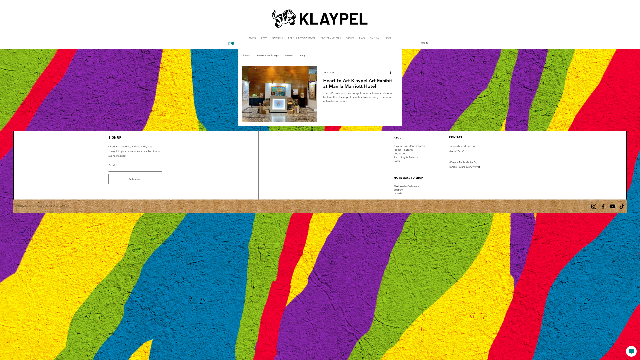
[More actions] (392, 73)
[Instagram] (593, 206)
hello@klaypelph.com (462, 146)
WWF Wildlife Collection (406, 185)
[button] (231, 43)
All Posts (246, 55)
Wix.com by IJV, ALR (61, 206)
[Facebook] (603, 206)
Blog (302, 55)
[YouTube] (612, 206)
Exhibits (289, 55)
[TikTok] (621, 206)
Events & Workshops (268, 55)
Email (111, 165)
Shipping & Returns (407, 157)
